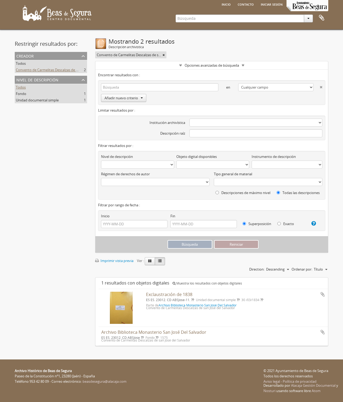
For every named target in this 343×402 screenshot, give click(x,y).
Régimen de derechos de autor (125, 174)
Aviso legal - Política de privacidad (289, 381)
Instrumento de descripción (274, 156)
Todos (21, 63)
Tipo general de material (233, 174)
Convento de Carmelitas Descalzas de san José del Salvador (62, 69)
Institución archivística (167, 122)
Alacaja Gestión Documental (313, 385)
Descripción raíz (172, 133)
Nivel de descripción (37, 79)
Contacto (246, 4)
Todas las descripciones (301, 192)
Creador (25, 55)
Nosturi (269, 390)
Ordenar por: (302, 269)
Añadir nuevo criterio (121, 98)
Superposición (259, 223)
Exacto (288, 223)
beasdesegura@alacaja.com (104, 381)
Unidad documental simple (37, 100)
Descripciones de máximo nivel (245, 192)
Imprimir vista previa (116, 260)
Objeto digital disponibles (196, 156)
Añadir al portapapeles (322, 294)
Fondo (21, 93)
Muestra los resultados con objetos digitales (209, 283)
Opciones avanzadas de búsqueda (212, 65)
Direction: (256, 269)
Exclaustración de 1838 (169, 294)
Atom (316, 390)
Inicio (226, 4)
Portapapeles (321, 18)
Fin (172, 216)
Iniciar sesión (272, 4)
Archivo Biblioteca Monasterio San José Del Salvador (153, 332)
